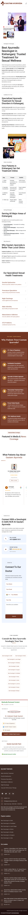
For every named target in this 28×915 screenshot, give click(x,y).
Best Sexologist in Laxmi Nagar (14, 659)
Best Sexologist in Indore (14, 680)
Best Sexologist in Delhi (7, 655)
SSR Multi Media (15, 913)
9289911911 (7, 798)
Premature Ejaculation (9, 290)
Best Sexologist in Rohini (20, 655)
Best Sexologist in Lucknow (14, 683)
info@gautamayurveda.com (10, 801)
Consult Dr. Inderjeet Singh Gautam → (12, 734)
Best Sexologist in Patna (14, 676)
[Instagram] (9, 793)
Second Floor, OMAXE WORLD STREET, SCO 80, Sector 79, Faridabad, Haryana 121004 (15, 890)
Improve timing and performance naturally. (11, 292)
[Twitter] (5, 793)
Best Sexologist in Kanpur (14, 687)
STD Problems (7, 323)
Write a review (14, 480)
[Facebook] (2, 793)
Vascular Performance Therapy (8, 788)
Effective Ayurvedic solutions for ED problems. (12, 284)
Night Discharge (7, 298)
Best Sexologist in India (7, 838)
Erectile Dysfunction (8, 282)
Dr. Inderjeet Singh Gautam (14, 716)
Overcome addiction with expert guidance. (11, 316)
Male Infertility (7, 307)
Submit (14, 616)
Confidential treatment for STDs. (9, 324)
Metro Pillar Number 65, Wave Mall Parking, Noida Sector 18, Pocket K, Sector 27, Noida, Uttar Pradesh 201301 (15, 900)
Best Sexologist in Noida (14, 666)
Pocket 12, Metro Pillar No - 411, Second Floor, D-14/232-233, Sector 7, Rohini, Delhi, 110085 (15, 870)
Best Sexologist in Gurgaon (14, 669)
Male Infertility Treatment (7, 773)
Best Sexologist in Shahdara (14, 662)
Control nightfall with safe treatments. (10, 300)
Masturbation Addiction (10, 315)
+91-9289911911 (15, 539)
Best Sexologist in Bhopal (14, 690)
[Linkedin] (13, 793)
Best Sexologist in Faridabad (14, 673)
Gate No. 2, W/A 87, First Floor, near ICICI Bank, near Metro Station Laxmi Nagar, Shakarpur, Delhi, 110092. (15, 860)
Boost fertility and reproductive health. (10, 308)
